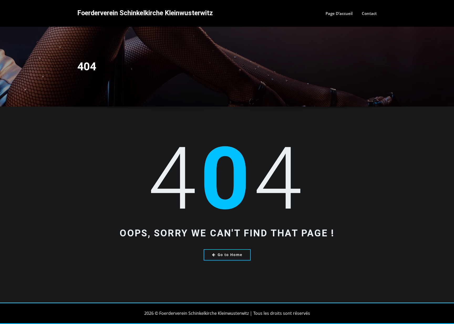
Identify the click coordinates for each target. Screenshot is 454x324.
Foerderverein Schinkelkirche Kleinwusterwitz (145, 13)
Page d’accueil (339, 13)
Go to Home (230, 254)
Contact (369, 13)
